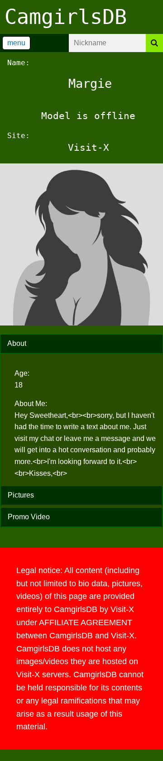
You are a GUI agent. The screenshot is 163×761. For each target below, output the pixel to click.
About (16, 343)
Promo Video (29, 517)
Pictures (21, 495)
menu (16, 43)
